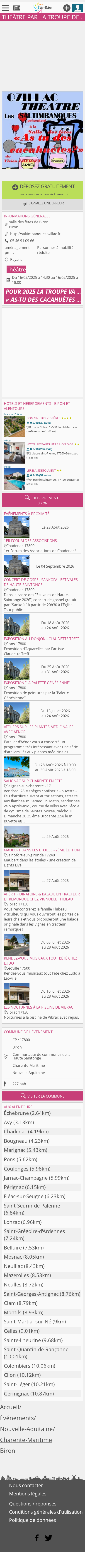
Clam (10, 1303)
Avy (8, 1122)
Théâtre (16, 269)
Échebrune (16, 1112)
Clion (10, 1374)
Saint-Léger (17, 1384)
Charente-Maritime (28, 1065)
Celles (11, 1330)
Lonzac (12, 1222)
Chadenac (15, 1131)
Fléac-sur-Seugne (24, 1196)
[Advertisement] (42, 55)
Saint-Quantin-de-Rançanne (36, 1349)
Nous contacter (26, 1485)
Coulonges (16, 1168)
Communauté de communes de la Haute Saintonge (41, 1056)
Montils (13, 1312)
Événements (17, 1418)
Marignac (14, 1149)
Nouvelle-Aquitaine (28, 1072)
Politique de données (32, 1520)
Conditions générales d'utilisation (46, 1512)
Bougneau (16, 1140)
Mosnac (13, 1256)
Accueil (9, 1407)
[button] (42, 190)
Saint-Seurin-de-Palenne (32, 1205)
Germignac (16, 1393)
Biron (17, 1047)
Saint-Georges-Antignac (31, 1293)
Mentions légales (27, 1493)
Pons (9, 1159)
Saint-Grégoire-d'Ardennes (34, 1231)
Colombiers (17, 1365)
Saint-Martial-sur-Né (27, 1321)
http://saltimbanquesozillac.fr (35, 233)
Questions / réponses (32, 1503)
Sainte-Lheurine (22, 1340)
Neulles (13, 1284)
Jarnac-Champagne (26, 1177)
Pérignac (14, 1187)
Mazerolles (16, 1275)
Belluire (13, 1247)
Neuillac (13, 1266)
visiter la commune (43, 1096)
